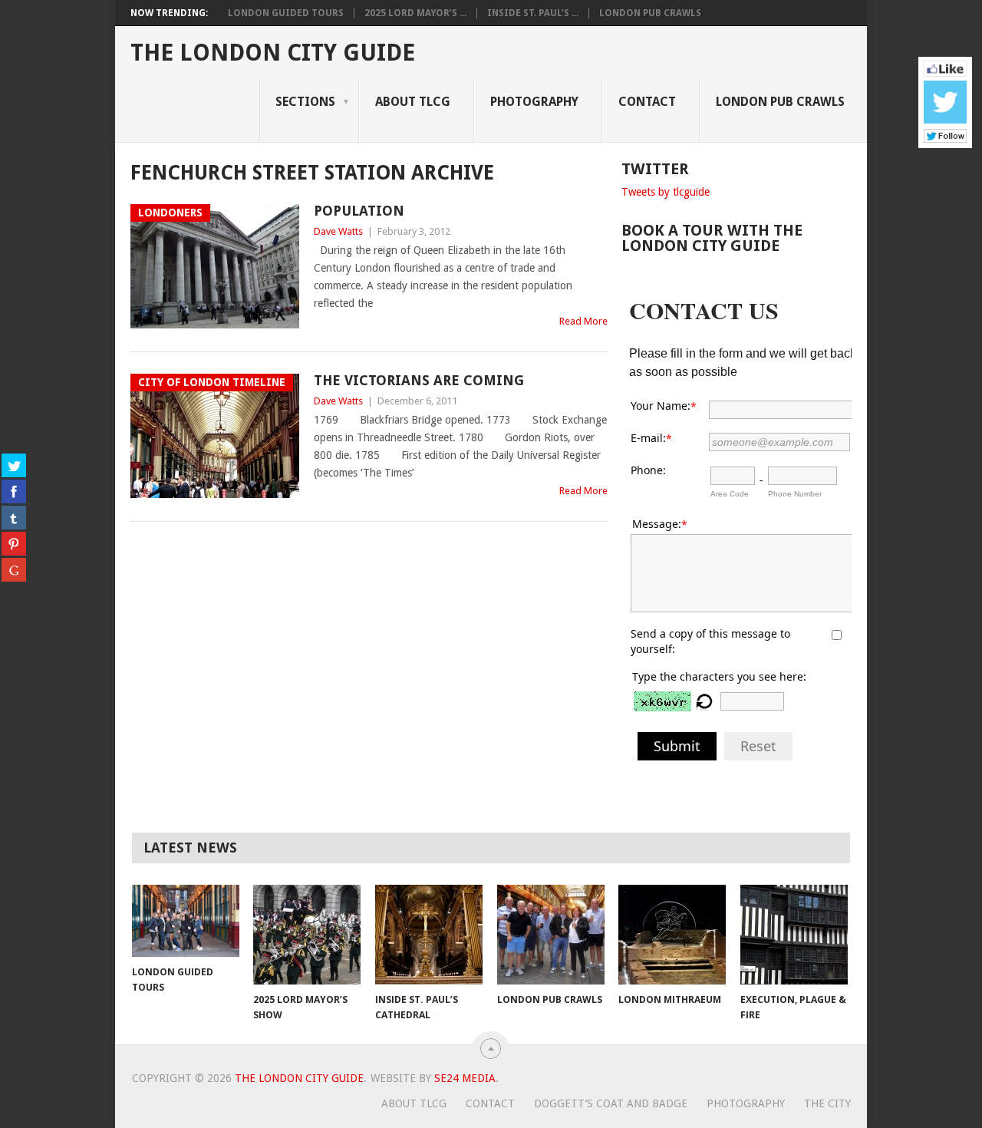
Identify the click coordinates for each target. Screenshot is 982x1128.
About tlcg (412, 101)
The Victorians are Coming (419, 380)
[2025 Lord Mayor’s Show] (307, 935)
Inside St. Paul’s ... (532, 13)
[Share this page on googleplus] (14, 569)
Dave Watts (338, 231)
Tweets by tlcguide (665, 192)
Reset (758, 746)
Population (359, 211)
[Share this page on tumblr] (14, 517)
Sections (305, 101)
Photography (534, 101)
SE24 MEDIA (465, 1078)
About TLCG (414, 1103)
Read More (583, 321)
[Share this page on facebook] (14, 491)
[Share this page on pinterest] (14, 543)
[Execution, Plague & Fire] (794, 935)
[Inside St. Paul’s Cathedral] (429, 935)
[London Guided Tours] (185, 920)
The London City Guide (272, 52)
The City (827, 1103)
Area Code (729, 494)
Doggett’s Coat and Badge (610, 1103)
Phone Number (795, 494)
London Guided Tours (286, 13)
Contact (647, 101)
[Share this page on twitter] (14, 465)
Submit (677, 746)
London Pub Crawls (650, 13)
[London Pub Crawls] (551, 935)
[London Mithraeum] (672, 935)
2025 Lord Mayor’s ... (415, 13)
